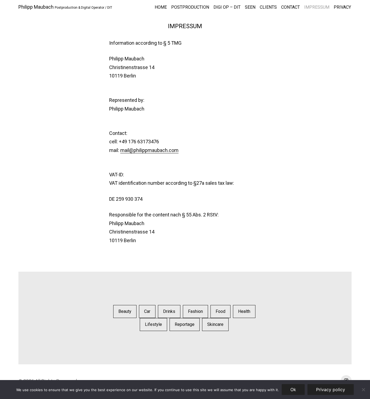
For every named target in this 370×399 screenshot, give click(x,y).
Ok (293, 389)
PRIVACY (342, 7)
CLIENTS (268, 7)
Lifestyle (153, 324)
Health (244, 311)
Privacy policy (330, 389)
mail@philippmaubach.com (149, 150)
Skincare (215, 324)
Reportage (184, 324)
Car (147, 311)
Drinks (169, 311)
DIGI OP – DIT (227, 7)
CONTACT (290, 7)
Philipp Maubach (36, 7)
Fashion (195, 311)
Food (220, 311)
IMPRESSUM (316, 7)
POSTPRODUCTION (190, 7)
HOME (161, 7)
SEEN (250, 7)
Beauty (124, 311)
